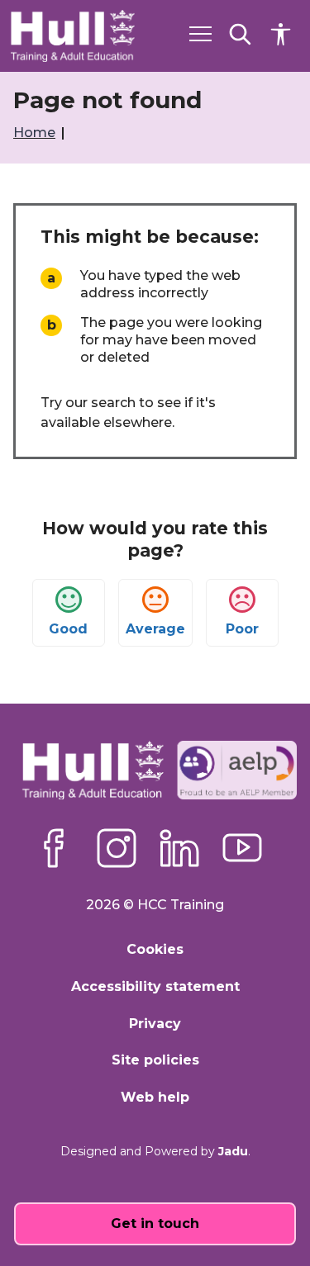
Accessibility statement (155, 986)
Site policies (155, 1060)
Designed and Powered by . (155, 1151)
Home (36, 132)
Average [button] (155, 629)
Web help (155, 1097)
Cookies (155, 949)
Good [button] (68, 629)
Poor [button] (242, 629)
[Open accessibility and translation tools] (280, 34)
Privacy (155, 1023)
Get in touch (155, 1223)
